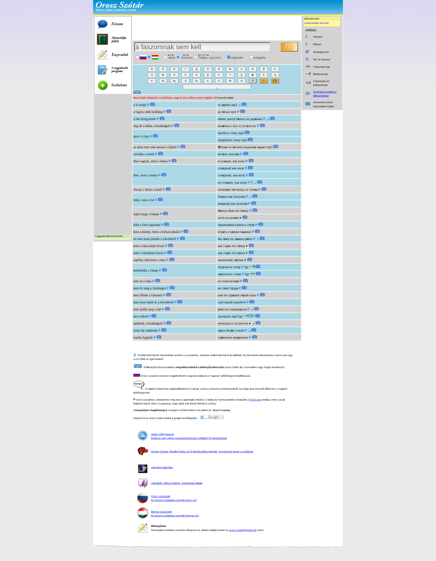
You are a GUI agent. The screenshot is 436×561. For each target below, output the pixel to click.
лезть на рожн (228, 217)
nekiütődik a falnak (145, 270)
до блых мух (227, 112)
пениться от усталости (233, 323)
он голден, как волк (232, 182)
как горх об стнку (231, 246)
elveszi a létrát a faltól (147, 189)
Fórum (100, 10)
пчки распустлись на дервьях (240, 119)
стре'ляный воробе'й (231, 302)
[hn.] (255, 182)
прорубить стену (229, 140)
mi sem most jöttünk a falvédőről (154, 239)
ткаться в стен (229, 274)
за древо (224, 105)
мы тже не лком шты (235, 239)
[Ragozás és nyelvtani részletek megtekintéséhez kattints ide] (251, 316)
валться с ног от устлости (237, 126)
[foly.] (249, 330)
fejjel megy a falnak (146, 214)
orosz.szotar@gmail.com (243, 530)
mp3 (234, 105)
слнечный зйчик (230, 260)
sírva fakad (140, 316)
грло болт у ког (231, 330)
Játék (109, 10)
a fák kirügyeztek (144, 119)
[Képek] (152, 105)
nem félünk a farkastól (147, 295)
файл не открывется (232, 309)
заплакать (224, 316)
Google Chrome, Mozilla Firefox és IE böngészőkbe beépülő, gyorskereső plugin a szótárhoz (202, 451)
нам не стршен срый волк (237, 295)
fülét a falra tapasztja (146, 225)
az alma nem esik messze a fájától (154, 147)
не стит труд (228, 288)
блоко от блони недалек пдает (242, 147)
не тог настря (228, 281)
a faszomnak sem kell (316, 23)
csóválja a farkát (143, 154)
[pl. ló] (253, 323)
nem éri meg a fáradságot (149, 288)
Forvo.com (255, 399)
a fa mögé (139, 105)
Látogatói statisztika (162, 467)
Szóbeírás (120, 10)
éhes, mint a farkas (145, 175)
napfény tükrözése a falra (149, 260)
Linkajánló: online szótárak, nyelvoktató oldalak (177, 483)
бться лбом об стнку (233, 210)
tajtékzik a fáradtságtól (147, 323)
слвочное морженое (233, 337)
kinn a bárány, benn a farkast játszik (156, 232)
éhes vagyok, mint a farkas (150, 161)
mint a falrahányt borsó (148, 253)
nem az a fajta (142, 281)
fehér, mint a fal (143, 200)
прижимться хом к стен (236, 225)
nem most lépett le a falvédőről (153, 302)
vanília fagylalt (143, 337)
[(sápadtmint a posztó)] (250, 196)
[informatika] (251, 309)
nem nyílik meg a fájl (147, 309)
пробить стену (227, 133)
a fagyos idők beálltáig (147, 112)
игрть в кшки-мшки (234, 232)
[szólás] (257, 239)
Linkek (132, 10)
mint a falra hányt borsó (148, 246)
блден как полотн (231, 196)
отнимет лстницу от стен (238, 189)
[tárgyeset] (239, 105)
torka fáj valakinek (145, 330)
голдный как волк (231, 168)
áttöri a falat (141, 136)
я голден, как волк (231, 161)
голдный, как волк (231, 175)
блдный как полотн (232, 203)
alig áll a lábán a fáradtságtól (151, 126)
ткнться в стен (229, 267)
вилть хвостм (228, 154)
